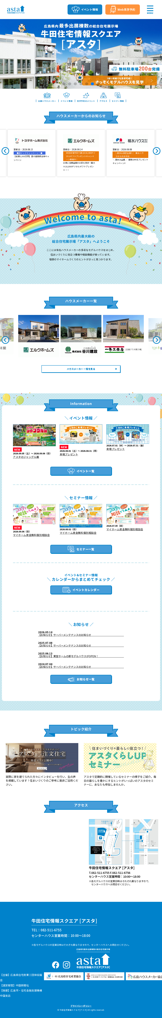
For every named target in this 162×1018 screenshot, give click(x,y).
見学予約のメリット (86, 101)
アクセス (103, 101)
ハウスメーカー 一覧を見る (81, 368)
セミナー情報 (118, 101)
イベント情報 (66, 101)
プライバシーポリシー (80, 1005)
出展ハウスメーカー (47, 101)
